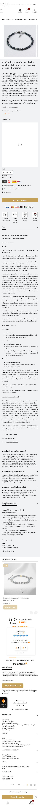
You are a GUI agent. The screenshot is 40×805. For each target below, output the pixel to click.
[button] (13, 626)
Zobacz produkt (10, 607)
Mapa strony (6, 730)
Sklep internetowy (17, 792)
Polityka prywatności (8, 721)
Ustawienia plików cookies (10, 723)
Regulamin (21, 690)
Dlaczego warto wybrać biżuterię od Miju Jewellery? (18, 725)
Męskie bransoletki (29, 19)
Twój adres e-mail (7, 680)
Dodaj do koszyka (20, 200)
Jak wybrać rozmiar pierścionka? (12, 746)
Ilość (3, 169)
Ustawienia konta (7, 778)
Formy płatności (7, 755)
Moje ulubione (6, 780)
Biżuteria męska (17, 19)
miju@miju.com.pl (12, 442)
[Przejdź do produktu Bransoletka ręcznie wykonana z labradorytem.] (20, 579)
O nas (3, 768)
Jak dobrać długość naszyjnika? (12, 741)
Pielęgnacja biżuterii (8, 740)
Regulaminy (5, 720)
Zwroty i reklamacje (8, 728)
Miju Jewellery (6, 19)
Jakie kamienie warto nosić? (11, 743)
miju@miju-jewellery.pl (20, 703)
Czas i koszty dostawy (9, 756)
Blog (3, 738)
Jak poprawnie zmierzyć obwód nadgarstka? (16, 745)
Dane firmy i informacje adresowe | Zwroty (15, 766)
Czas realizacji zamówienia (10, 758)
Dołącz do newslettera (12, 686)
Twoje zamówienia (8, 776)
